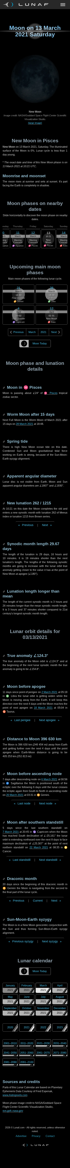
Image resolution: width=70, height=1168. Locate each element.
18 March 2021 (43, 707)
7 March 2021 (11, 831)
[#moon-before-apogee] (4, 686)
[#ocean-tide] (4, 441)
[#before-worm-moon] (4, 414)
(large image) (35, 123)
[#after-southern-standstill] (4, 822)
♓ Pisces (50, 393)
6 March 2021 (49, 779)
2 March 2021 (49, 692)
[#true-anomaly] (4, 655)
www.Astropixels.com (15, 1095)
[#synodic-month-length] (4, 544)
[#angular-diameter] (4, 476)
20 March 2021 (14, 795)
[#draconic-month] (4, 878)
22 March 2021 (38, 847)
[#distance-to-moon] (4, 739)
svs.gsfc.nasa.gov (13, 1110)
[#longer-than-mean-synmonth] (4, 591)
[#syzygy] (4, 919)
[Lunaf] (27, 4)
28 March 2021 (24, 424)
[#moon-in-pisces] (4, 387)
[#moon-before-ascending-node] (4, 773)
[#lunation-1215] (4, 503)
